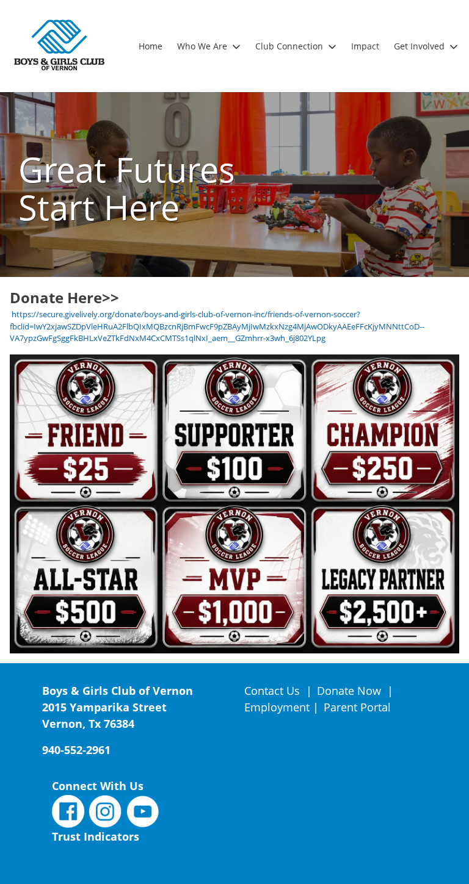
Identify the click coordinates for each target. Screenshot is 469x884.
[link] (150, 46)
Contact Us (273, 690)
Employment (277, 707)
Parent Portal (357, 707)
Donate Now (349, 690)
